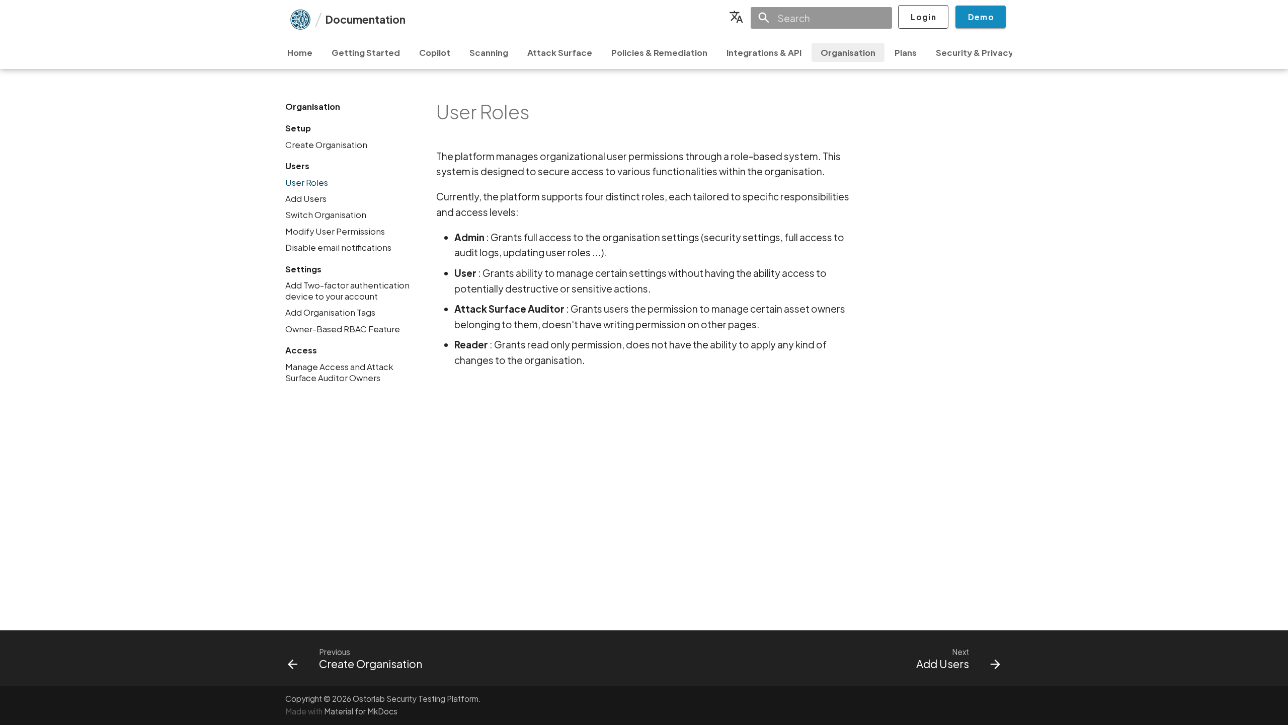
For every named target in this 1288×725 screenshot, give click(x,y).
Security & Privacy (974, 52)
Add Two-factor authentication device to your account (347, 291)
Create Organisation (326, 144)
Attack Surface (559, 52)
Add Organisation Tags (330, 312)
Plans (906, 52)
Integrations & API (764, 52)
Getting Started (366, 52)
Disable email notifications (338, 247)
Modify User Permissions (335, 231)
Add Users (306, 198)
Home (299, 52)
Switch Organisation (325, 214)
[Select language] (736, 17)
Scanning (488, 52)
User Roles (306, 182)
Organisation (848, 52)
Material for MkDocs (360, 711)
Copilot (434, 52)
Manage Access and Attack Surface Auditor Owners (339, 372)
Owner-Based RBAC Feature (342, 329)
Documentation (365, 19)
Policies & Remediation (659, 52)
